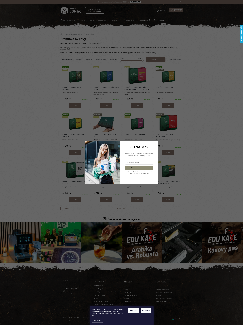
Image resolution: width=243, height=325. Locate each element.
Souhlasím (146, 310)
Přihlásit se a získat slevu (139, 168)
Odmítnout (133, 310)
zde (93, 316)
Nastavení (97, 320)
